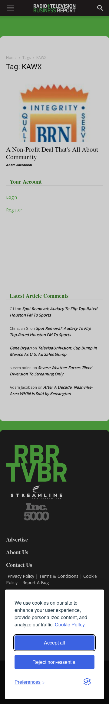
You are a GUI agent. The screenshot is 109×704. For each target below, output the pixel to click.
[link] (30, 682)
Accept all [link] (54, 642)
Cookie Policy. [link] (70, 624)
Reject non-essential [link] (54, 661)
